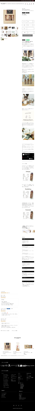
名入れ (24, 28)
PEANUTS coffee (29, 373)
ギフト (27, 374)
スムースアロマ (6, 374)
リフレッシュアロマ (6, 387)
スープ (19, 380)
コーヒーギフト (9, 355)
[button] (2, 348)
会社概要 (20, 396)
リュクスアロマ (6, 383)
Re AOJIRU (21, 384)
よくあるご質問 (3, 394)
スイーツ (19, 374)
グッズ (19, 381)
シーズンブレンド (13, 378)
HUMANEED (22, 386)
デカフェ (19, 373)
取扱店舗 (20, 395)
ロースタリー (13, 375)
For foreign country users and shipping (26, 0)
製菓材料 (19, 377)
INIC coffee (2, 355)
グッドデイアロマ (6, 384)
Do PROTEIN (22, 385)
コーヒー (2, 373)
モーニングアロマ (6, 375)
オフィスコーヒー (3, 397)
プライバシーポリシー (22, 399)
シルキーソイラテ (13, 374)
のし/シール (24, 21)
